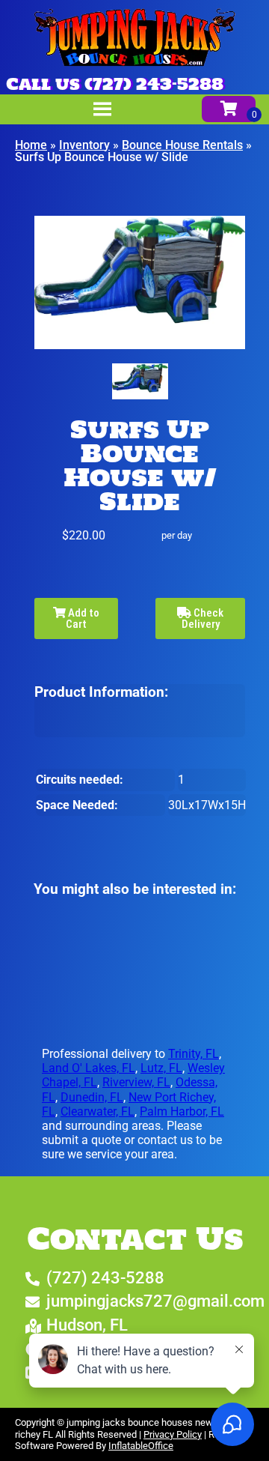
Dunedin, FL (92, 1097)
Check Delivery (203, 618)
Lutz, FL (161, 1068)
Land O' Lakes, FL (88, 1068)
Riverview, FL (136, 1082)
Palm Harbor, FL (182, 1111)
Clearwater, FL (97, 1111)
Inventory (84, 145)
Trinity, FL (193, 1054)
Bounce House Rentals (182, 145)
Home (31, 145)
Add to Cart (82, 618)
